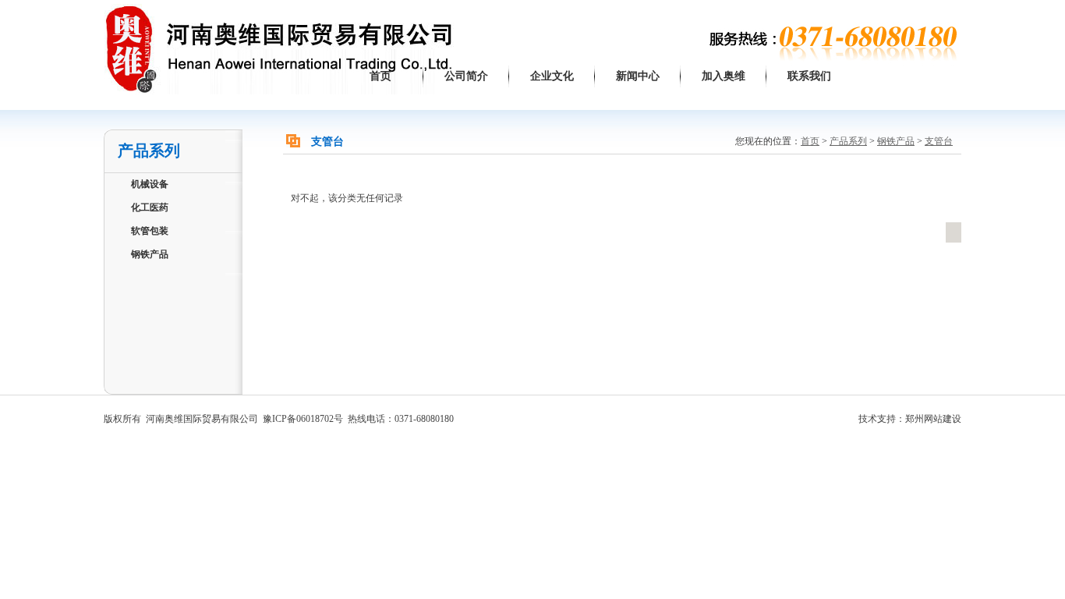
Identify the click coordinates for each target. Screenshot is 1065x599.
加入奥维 (723, 76)
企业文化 (552, 76)
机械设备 (149, 184)
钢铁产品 (149, 254)
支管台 (939, 141)
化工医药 (149, 207)
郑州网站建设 (933, 418)
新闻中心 (638, 76)
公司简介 (466, 76)
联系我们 (809, 76)
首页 (380, 76)
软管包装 (149, 230)
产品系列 (848, 141)
